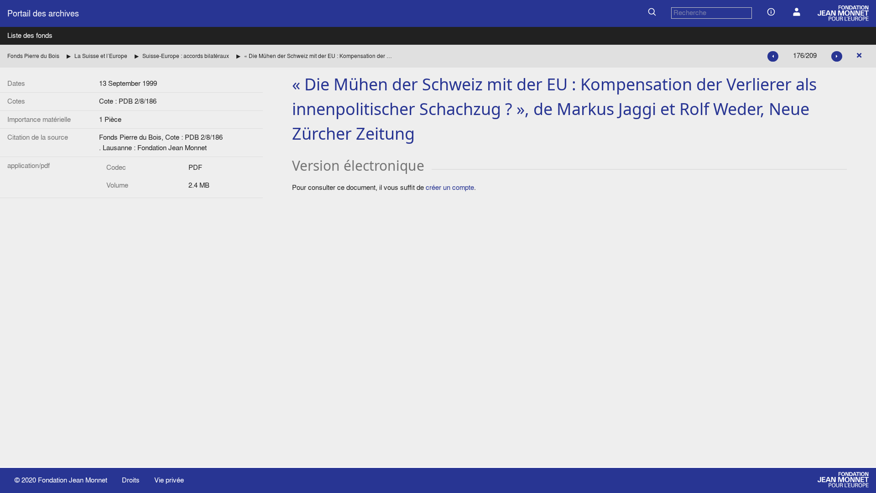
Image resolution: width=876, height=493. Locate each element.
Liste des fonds (29, 35)
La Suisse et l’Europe (100, 56)
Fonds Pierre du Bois (33, 56)
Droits (131, 480)
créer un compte (450, 187)
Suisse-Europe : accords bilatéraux (185, 56)
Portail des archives (43, 13)
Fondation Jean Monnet (72, 480)
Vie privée (169, 480)
